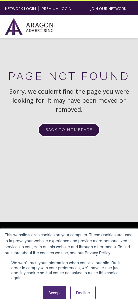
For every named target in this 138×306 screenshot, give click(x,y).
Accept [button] (54, 292)
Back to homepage (69, 130)
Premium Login (56, 8)
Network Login (20, 8)
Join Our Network (108, 8)
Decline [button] (83, 292)
